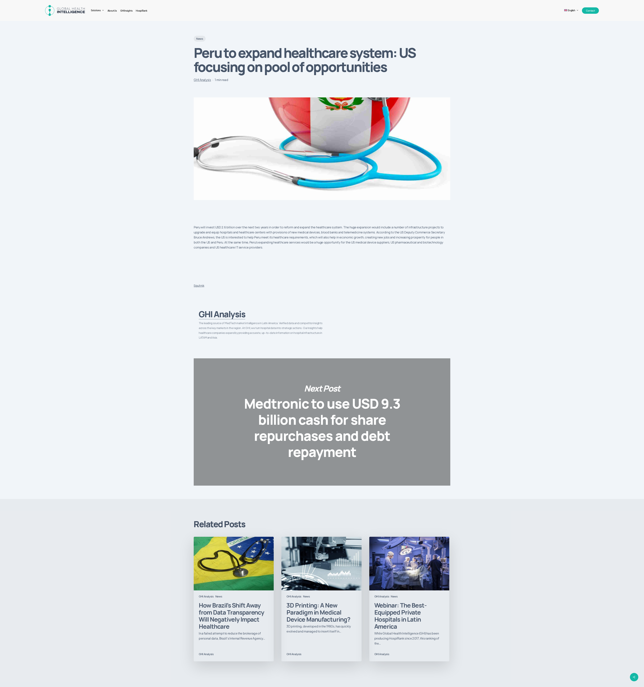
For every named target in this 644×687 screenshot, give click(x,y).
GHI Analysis (202, 80)
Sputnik (199, 286)
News (199, 38)
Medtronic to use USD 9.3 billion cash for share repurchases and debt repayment (322, 422)
